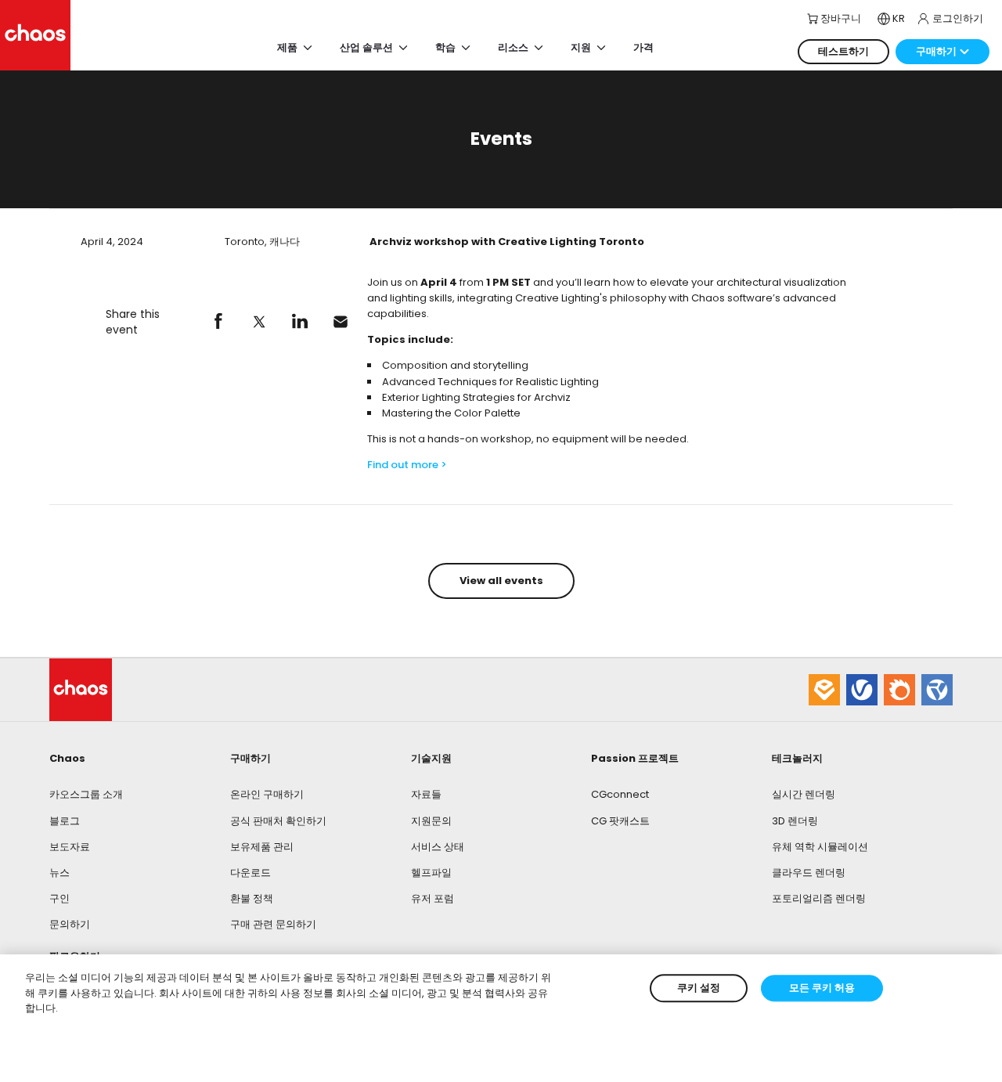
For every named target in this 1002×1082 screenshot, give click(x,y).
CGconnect (620, 794)
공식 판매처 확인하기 (278, 820)
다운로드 (250, 872)
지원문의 (431, 820)
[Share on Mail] (340, 322)
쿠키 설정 (698, 987)
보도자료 (69, 846)
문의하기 (69, 924)
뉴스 (59, 872)
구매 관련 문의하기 (273, 924)
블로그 (64, 820)
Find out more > (407, 464)
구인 (59, 898)
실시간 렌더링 (803, 794)
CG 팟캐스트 (620, 820)
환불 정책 (251, 898)
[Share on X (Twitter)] (259, 322)
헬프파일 (431, 872)
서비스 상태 (437, 846)
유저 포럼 (432, 898)
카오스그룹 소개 (86, 794)
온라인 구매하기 (267, 794)
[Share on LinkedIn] (300, 322)
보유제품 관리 (262, 846)
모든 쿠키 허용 (822, 987)
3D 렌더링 (795, 820)
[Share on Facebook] (218, 322)
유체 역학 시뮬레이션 (820, 846)
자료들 (426, 794)
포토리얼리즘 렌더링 (819, 898)
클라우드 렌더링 (808, 872)
